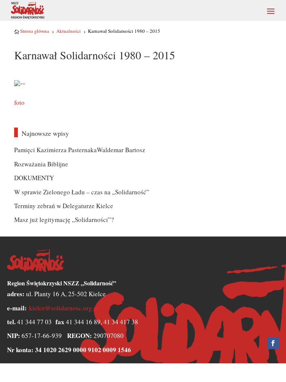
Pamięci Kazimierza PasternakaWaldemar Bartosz (79, 149)
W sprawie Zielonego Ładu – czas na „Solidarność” (81, 192)
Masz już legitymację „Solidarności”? (64, 219)
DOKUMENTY (34, 177)
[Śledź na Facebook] (273, 343)
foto (19, 102)
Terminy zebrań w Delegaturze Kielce (63, 205)
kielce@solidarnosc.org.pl (64, 308)
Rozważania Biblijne (41, 164)
